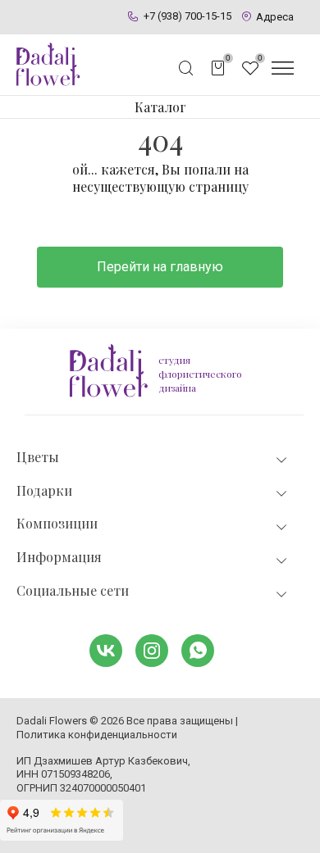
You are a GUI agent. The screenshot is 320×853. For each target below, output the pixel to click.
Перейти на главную (160, 267)
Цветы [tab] (37, 457)
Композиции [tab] (57, 523)
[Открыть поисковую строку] (186, 68)
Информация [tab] (59, 557)
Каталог (160, 107)
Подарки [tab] (44, 491)
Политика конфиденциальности (96, 734)
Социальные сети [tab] (72, 591)
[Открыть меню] (282, 68)
